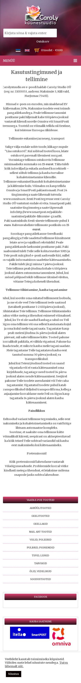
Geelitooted (40, 515)
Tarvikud (40, 563)
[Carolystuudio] (42, 15)
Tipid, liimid (40, 555)
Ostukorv (42, 41)
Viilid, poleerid (41, 539)
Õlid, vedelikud (40, 571)
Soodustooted (40, 579)
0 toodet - (52, 50)
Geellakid (40, 523)
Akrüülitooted (40, 508)
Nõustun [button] (13, 674)
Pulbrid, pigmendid (40, 547)
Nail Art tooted (40, 531)
